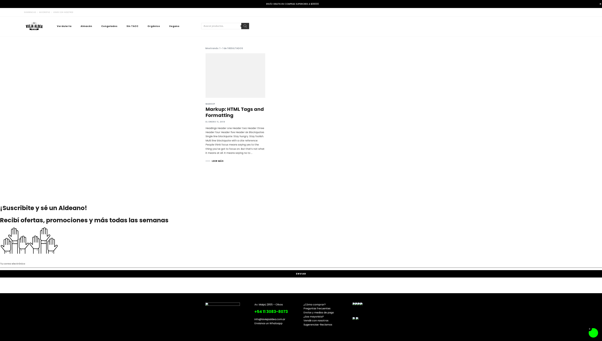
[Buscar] (245, 26)
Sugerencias (30, 12)
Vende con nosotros (63, 12)
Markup (210, 104)
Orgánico (154, 26)
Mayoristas (44, 12)
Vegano (174, 26)
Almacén (86, 26)
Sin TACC (132, 26)
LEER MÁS (218, 161)
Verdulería (64, 26)
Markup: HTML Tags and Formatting (235, 112)
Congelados (109, 26)
